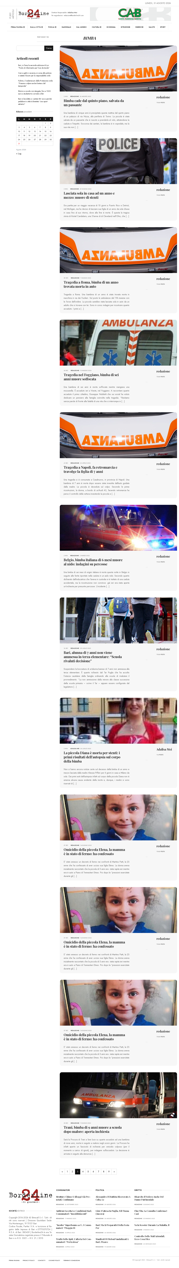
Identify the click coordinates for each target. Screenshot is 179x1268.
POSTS (163, 102)
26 (29, 139)
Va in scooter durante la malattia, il (151, 1225)
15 (45, 131)
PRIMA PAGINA (14, 1260)
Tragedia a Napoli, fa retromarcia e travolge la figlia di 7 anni (90, 469)
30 (51, 139)
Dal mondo (81, 27)
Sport (163, 27)
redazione (74, 96)
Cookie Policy (54, 1260)
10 (19, 131)
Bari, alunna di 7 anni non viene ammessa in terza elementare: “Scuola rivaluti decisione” (93, 656)
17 (19, 135)
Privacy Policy (29, 1260)
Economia (111, 27)
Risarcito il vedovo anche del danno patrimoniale (149, 1198)
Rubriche (139, 27)
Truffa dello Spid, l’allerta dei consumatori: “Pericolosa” (74, 1240)
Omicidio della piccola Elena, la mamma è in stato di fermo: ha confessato (94, 851)
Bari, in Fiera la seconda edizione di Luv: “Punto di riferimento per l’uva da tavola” (34, 66)
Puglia (51, 27)
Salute (152, 27)
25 (24, 139)
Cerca (48, 48)
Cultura (95, 27)
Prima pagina (17, 27)
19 (29, 135)
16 (50, 131)
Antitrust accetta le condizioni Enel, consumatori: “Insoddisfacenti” (74, 1212)
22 (45, 135)
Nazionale (66, 27)
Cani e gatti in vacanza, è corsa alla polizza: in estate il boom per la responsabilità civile (35, 74)
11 (24, 131)
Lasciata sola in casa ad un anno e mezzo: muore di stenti (89, 195)
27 (35, 139)
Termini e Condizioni (71, 1260)
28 (40, 139)
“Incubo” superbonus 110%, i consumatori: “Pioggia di (74, 1226)
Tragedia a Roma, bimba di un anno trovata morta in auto (91, 284)
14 (40, 131)
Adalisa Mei (74, 748)
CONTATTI (41, 1260)
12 (29, 131)
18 (24, 135)
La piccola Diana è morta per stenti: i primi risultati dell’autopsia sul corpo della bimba (92, 756)
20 (35, 135)
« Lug (18, 153)
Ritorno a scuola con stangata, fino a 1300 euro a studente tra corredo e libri (34, 92)
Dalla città (35, 27)
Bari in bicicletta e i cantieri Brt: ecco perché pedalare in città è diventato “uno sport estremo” (35, 101)
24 (19, 139)
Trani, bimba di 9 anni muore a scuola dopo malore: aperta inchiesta (93, 1129)
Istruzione (125, 27)
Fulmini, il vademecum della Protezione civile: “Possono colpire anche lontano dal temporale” (35, 83)
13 (35, 131)
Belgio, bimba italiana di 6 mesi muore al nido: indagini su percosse (93, 562)
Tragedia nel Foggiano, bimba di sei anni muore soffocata (91, 376)
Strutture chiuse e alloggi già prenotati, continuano (73, 1198)
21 (40, 135)
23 (51, 135)
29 (45, 139)
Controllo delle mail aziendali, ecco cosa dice (149, 1237)
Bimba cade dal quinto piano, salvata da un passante (94, 102)
